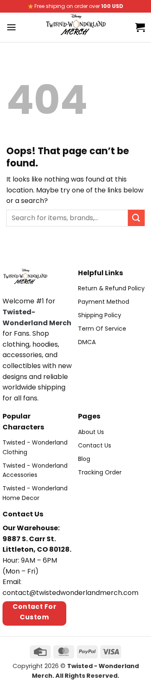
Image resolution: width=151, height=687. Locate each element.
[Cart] (140, 27)
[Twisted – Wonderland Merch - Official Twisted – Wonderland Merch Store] (76, 27)
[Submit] (136, 218)
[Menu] (11, 27)
